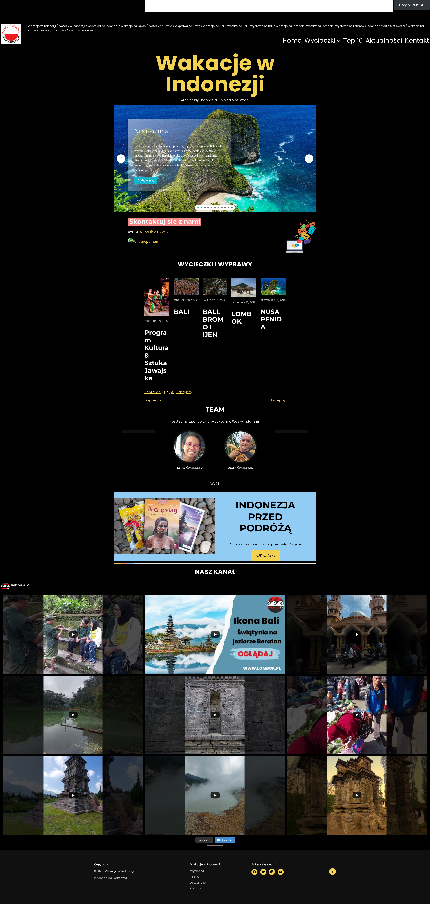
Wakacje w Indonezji (119, 871)
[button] (121, 158)
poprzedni (153, 400)
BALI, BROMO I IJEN (213, 323)
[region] (215, 158)
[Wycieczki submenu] (339, 40)
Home (292, 40)
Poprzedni (152, 392)
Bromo (143, 126)
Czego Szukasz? (412, 5)
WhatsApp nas (145, 241)
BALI (181, 311)
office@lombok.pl (154, 231)
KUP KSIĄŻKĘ (265, 555)
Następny (184, 392)
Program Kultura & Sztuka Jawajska (156, 355)
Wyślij (215, 483)
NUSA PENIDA (271, 319)
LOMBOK (241, 317)
